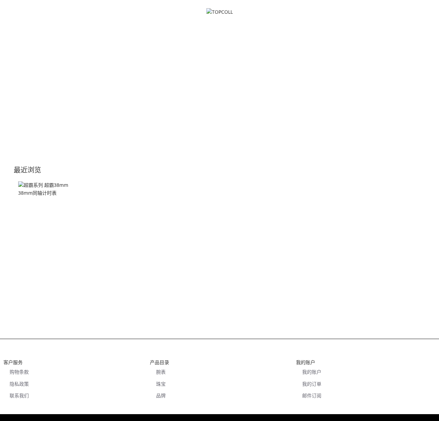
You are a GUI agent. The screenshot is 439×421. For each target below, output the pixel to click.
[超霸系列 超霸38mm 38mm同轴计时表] (43, 206)
